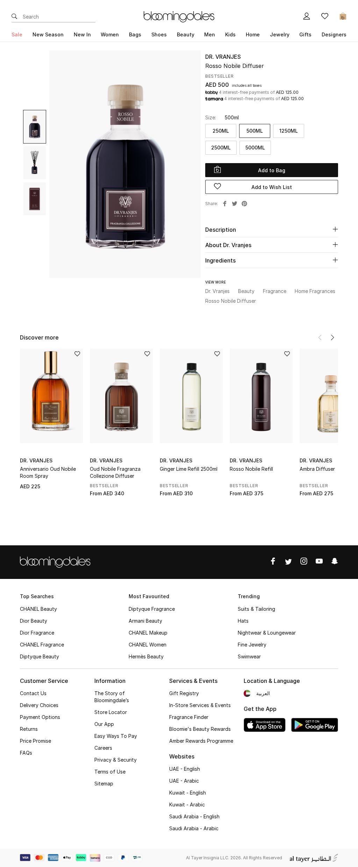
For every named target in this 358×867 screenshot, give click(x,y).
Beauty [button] (185, 34)
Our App (104, 724)
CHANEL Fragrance (42, 645)
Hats (243, 621)
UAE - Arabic (184, 781)
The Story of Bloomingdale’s (111, 696)
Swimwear (249, 656)
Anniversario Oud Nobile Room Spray (48, 472)
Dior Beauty (33, 621)
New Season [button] (48, 34)
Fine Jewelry (252, 645)
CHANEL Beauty (38, 609)
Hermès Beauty (146, 656)
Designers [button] (334, 34)
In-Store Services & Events (200, 705)
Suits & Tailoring (256, 609)
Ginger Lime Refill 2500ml (188, 469)
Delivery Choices (39, 705)
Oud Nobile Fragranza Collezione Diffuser (115, 472)
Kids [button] (230, 34)
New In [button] (82, 34)
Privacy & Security (115, 760)
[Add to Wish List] (77, 354)
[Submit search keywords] (14, 17)
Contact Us (33, 693)
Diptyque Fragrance (152, 609)
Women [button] (110, 34)
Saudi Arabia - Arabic (194, 828)
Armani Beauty (145, 621)
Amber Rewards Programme (201, 741)
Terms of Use (110, 772)
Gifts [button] (305, 34)
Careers (103, 748)
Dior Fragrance (37, 633)
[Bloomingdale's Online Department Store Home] (179, 16)
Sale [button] (17, 34)
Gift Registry (184, 693)
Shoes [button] (159, 34)
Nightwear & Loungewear (267, 633)
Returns (29, 729)
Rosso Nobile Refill (251, 469)
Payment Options (40, 717)
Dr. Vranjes (223, 56)
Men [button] (209, 34)
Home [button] (253, 34)
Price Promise (35, 741)
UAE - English (184, 769)
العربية (263, 693)
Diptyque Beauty (39, 656)
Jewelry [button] (279, 34)
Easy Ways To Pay (115, 736)
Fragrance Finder (188, 717)
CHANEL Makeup (148, 633)
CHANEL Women (147, 645)
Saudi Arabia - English (194, 816)
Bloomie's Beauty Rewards (200, 729)
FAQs (26, 753)
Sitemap (103, 783)
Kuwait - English (187, 793)
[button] (332, 337)
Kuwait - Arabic (187, 804)
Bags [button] (135, 34)
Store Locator (110, 712)
